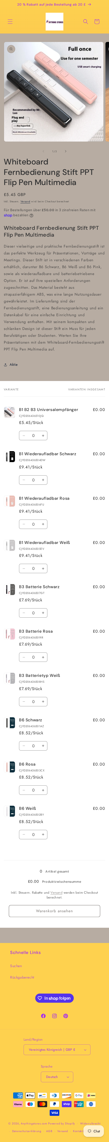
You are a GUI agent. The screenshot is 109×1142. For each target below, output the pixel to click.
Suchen (16, 965)
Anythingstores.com (34, 1123)
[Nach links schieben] (43, 151)
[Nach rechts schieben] (65, 151)
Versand (25, 201)
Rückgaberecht (22, 977)
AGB (49, 1131)
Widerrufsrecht (90, 1123)
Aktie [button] (14, 364)
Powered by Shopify (61, 1123)
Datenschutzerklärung (26, 1131)
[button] (10, 21)
